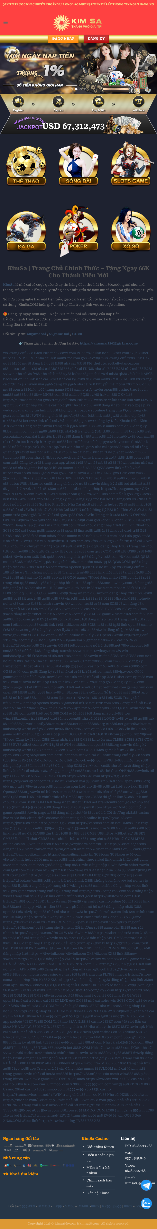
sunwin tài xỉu (90, 755)
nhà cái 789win (27, 708)
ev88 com (34, 870)
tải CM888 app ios (75, 797)
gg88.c (141, 792)
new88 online (58, 677)
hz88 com (50, 698)
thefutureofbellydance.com (116, 363)
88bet (78, 1011)
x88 (129, 384)
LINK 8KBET (88, 948)
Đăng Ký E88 (102, 510)
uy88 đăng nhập (51, 583)
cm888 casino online (104, 901)
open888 (10, 692)
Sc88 (57, 572)
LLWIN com (24, 494)
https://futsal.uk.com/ (97, 1105)
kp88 (57, 436)
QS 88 (145, 557)
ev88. (148, 593)
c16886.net (59, 718)
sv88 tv (122, 718)
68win (123, 865)
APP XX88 (28, 969)
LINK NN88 (12, 1105)
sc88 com (86, 551)
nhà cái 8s (24, 374)
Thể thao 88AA (65, 1021)
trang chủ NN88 (35, 1105)
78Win (70, 478)
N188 (41, 1016)
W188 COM (43, 1021)
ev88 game (41, 1079)
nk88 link (34, 1042)
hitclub (72, 583)
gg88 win (92, 1016)
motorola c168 (135, 938)
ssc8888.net (68, 724)
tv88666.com (102, 661)
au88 (107, 416)
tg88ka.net (41, 750)
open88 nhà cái (81, 718)
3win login (145, 985)
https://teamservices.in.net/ (26, 1095)
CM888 (118, 739)
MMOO (44, 1206)
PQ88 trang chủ (135, 410)
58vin (15, 807)
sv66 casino (25, 1053)
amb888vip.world (17, 656)
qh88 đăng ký (135, 426)
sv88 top (143, 828)
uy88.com (135, 436)
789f (104, 374)
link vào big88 (66, 1006)
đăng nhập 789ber (18, 849)
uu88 (83, 484)
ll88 (62, 551)
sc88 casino (94, 886)
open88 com (143, 677)
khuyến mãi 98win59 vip (67, 901)
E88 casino (71, 395)
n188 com (66, 870)
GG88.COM (84, 875)
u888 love (105, 1053)
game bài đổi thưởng (107, 499)
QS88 (101, 468)
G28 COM (46, 1006)
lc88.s (123, 546)
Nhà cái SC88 (23, 567)
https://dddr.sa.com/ (20, 1100)
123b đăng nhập (136, 766)
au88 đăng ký (22, 462)
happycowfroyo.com (113, 442)
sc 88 (50, 666)
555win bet (63, 1048)
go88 (85, 358)
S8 (143, 1006)
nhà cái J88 (47, 358)
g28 (116, 473)
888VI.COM (104, 1068)
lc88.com (66, 1110)
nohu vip (140, 880)
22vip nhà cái (132, 703)
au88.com (98, 1100)
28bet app (139, 692)
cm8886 (62, 1074)
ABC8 (148, 374)
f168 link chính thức (43, 797)
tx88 (97, 530)
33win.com (104, 588)
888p (25, 1048)
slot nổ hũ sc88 (93, 907)
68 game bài (59, 334)
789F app (97, 682)
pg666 (112, 1100)
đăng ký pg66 (65, 384)
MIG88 (117, 379)
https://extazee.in (18, 400)
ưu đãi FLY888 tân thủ (40, 833)
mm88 (123, 431)
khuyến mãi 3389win (82, 781)
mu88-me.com (68, 358)
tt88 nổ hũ (130, 447)
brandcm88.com (111, 802)
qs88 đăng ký (92, 557)
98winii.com (76, 954)
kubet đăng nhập (86, 489)
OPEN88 (140, 515)
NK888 (142, 786)
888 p (138, 1074)
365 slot (128, 1021)
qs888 (60, 546)
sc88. (44, 771)
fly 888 (134, 755)
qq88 (7, 363)
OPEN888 (127, 771)
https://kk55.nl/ (112, 964)
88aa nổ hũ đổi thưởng (106, 813)
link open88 (112, 917)
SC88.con (126, 577)
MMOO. (43, 1027)
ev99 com (133, 854)
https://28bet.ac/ (17, 645)
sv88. (99, 598)
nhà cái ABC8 (48, 369)
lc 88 (90, 588)
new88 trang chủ (120, 619)
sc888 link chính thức (76, 859)
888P (46, 1032)
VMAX (70, 959)
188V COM (107, 948)
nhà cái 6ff (69, 1105)
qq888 (143, 718)
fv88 (36, 374)
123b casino (101, 1089)
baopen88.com (42, 755)
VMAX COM (56, 964)
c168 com (101, 604)
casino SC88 (13, 562)
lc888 (90, 598)
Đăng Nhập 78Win (29, 525)
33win (8, 478)
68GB (7, 974)
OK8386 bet (21, 1110)
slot (58, 666)
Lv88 (138, 577)
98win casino (99, 656)
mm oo (91, 1095)
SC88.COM (35, 802)
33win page (12, 687)
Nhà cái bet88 (81, 452)
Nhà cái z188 (13, 541)
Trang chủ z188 (107, 515)
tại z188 (129, 572)
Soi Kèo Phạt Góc (53, 504)
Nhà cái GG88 (123, 839)
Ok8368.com (97, 954)
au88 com (136, 682)
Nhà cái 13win (102, 1048)
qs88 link (135, 504)
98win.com (12, 959)
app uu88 (10, 405)
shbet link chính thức (113, 859)
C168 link (143, 964)
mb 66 (37, 577)
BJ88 (38, 353)
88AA (149, 1042)
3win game (123, 1110)
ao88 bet (64, 489)
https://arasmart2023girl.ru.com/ (109, 343)
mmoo (68, 468)
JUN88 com (74, 541)
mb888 (106, 379)
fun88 (24, 416)
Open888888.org (136, 781)
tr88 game (131, 959)
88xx (37, 687)
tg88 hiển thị (118, 541)
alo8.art (136, 484)
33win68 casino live (90, 828)
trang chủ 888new (138, 1058)
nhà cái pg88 (89, 969)
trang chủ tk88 (64, 400)
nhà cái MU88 (75, 363)
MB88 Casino (24, 661)
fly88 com (70, 630)
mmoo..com (59, 1084)
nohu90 (120, 436)
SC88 (114, 604)
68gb (16, 1068)
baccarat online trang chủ (101, 410)
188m (51, 489)
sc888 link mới (132, 750)
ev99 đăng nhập (73, 593)
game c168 (11, 515)
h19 (56, 353)
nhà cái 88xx (31, 1032)
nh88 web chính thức (84, 917)
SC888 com (135, 656)
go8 (65, 1016)
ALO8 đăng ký (55, 499)
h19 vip (33, 442)
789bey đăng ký (16, 739)
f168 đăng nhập (98, 713)
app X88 (106, 677)
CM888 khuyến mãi (96, 739)
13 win (84, 1100)
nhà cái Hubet (47, 661)
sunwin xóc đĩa (138, 708)
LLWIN (82, 478)
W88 (23, 484)
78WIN (8, 494)
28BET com (112, 1021)
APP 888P (58, 1032)
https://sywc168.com (115, 818)
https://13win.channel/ (39, 1115)
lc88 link (95, 416)
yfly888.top (120, 713)
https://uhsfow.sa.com (112, 896)
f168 (129, 395)
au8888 (53, 593)
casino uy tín (58, 974)
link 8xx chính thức (138, 912)
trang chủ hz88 (139, 1063)
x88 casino (21, 604)
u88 (6, 499)
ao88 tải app (23, 598)
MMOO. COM (94, 1110)
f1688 (14, 499)
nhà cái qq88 (82, 405)
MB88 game (101, 614)
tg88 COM (37, 515)
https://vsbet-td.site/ (133, 990)
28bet (41, 1089)
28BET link (12, 1048)
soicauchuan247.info (74, 457)
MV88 (83, 1206)
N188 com (83, 964)
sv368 (94, 395)
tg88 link (120, 625)
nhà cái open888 (108, 447)
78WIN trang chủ (44, 416)
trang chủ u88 (74, 1095)
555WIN (28, 1206)
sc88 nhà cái (13, 510)
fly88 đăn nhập (93, 938)
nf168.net (55, 656)
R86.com (31, 1084)
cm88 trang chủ (57, 484)
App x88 (116, 567)
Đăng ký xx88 (52, 943)
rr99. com (59, 792)
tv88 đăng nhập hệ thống (57, 969)
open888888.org (92, 724)
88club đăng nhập (18, 917)
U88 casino (133, 1079)
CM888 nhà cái (88, 1000)
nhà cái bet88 (51, 374)
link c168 (138, 729)
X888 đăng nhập (55, 739)
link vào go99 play (135, 405)
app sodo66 (12, 1021)
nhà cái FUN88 (82, 369)
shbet (61, 536)
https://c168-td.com (119, 807)
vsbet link (140, 886)
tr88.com (93, 379)
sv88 (57, 692)
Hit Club (53, 990)
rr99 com (93, 766)
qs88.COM (103, 551)
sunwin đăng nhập (111, 593)
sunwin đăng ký (101, 484)
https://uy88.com (73, 416)
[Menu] (5, 22)
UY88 (7, 536)
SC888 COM (12, 995)
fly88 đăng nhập (59, 766)
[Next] (148, 68)
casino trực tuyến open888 (96, 389)
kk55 (106, 1206)
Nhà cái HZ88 (118, 1095)
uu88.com (108, 494)
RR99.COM (30, 760)
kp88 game (132, 917)
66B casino (126, 1032)
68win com (53, 995)
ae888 (26, 473)
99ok (78, 468)
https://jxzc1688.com (20, 823)
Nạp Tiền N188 (35, 980)
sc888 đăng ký (73, 436)
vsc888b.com (82, 745)
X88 (95, 964)
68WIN (65, 745)
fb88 (148, 525)
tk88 (132, 431)
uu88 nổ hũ (12, 447)
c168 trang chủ (46, 462)
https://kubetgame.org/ (121, 489)
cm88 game (142, 849)
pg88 (137, 536)
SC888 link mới (136, 797)
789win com (27, 520)
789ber (35, 739)
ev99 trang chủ (67, 557)
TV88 (7, 1110)
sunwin (58, 604)
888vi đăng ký (14, 1042)
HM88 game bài (106, 750)
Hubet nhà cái (34, 666)
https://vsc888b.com (93, 823)
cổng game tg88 (61, 771)
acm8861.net (80, 661)
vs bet (27, 687)
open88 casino (83, 609)
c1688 (7, 421)
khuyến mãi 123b (41, 546)
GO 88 (77, 334)
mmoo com (56, 1089)
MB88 (108, 598)
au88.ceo (58, 750)
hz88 (100, 625)
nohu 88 (120, 985)
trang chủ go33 (104, 457)
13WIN (56, 1095)
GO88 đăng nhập (26, 943)
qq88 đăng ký (47, 551)
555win (9, 374)
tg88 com (42, 734)
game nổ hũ (93, 645)
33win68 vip (129, 734)
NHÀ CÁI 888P (14, 1063)
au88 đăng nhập (106, 405)
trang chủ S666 (119, 1037)
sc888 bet (20, 421)
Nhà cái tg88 (57, 515)
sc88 (102, 436)
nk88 (91, 593)
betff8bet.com (114, 687)
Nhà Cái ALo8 (79, 504)
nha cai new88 (71, 912)
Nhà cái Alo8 (45, 510)
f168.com (50, 567)
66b (83, 760)
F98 (90, 363)
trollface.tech (84, 442)
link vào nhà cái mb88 (21, 771)
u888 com (122, 1048)
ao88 (89, 530)
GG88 (62, 645)
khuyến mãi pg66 (38, 384)
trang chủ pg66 (65, 426)
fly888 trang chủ (31, 886)
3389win (51, 828)
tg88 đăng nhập (51, 959)
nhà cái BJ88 (105, 369)
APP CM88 (115, 938)
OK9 (121, 395)
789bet (118, 452)
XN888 (75, 1084)
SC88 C (79, 766)
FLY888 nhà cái (115, 974)
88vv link (113, 468)
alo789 (94, 358)
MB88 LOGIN (105, 718)
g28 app (138, 1037)
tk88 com (110, 431)
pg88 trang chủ (47, 927)
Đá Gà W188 (63, 933)
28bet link (40, 614)
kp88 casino (140, 1016)
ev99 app (83, 1089)
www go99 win (15, 635)
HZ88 (13, 948)
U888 (89, 1121)
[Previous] (8, 68)
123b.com (103, 703)
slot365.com (80, 729)
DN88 (25, 536)
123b (134, 353)
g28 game (18, 891)
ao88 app (50, 577)
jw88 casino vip (124, 416)
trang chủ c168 (141, 546)
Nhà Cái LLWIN (68, 510)
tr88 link (136, 980)
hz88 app (50, 870)
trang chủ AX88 (54, 1058)
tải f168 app (120, 786)
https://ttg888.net (116, 776)
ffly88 (97, 786)
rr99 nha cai (38, 1000)
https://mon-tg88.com (56, 823)
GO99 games (77, 577)
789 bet (125, 557)
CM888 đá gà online (107, 797)
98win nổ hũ (40, 792)
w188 (7, 577)
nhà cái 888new (57, 1063)
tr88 (33, 369)
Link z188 (53, 525)
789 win (66, 447)
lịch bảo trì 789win (74, 698)
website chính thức (110, 400)
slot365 (27, 807)
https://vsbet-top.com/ (80, 990)
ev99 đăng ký (99, 421)
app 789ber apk (98, 849)
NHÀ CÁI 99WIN (16, 964)
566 (73, 1079)
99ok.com (136, 1042)
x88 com (72, 619)
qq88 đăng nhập (104, 546)
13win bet (11, 1115)
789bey (146, 734)
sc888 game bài (106, 927)
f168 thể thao (107, 771)
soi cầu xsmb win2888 (115, 1074)
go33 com (11, 416)
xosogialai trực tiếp (36, 436)
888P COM (81, 1048)
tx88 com (110, 557)
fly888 (53, 609)
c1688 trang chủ (90, 839)
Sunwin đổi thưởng (77, 927)
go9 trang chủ (57, 886)
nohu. (16, 990)
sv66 (39, 1053)
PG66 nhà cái (141, 1048)
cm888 (112, 395)
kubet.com (12, 473)
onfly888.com (48, 724)
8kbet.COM (102, 452)
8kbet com (120, 353)
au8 (120, 530)
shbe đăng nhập (117, 886)
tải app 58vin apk (78, 943)
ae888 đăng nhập (61, 813)
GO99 (88, 750)
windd (16, 426)
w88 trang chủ (15, 353)
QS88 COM (121, 562)
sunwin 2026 (84, 473)
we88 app (28, 1068)
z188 (146, 484)
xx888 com (24, 457)
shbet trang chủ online (78, 818)
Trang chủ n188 (74, 1027)
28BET (43, 776)
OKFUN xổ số (102, 985)
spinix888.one (98, 583)
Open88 (106, 635)
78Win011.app (31, 499)
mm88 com (114, 426)
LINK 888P (35, 1063)
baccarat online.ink (19, 379)
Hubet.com (12, 666)
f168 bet (28, 588)
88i (23, 990)
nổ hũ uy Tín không (26, 572)
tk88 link (134, 358)
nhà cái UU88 (46, 588)
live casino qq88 (57, 405)
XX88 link (115, 954)
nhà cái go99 (84, 447)
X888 (111, 828)
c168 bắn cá (103, 792)
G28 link (114, 995)
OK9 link (57, 478)
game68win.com (140, 687)
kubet (48, 353)
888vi (19, 1084)
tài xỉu (18, 468)
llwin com (21, 431)
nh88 (116, 849)
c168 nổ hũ (100, 567)
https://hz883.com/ (110, 875)
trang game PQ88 (59, 389)
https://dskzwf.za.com (102, 912)
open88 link (74, 530)
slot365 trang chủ (79, 431)
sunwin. (142, 630)
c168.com (76, 562)
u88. (69, 1011)
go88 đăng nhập (58, 865)
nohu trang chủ (115, 755)
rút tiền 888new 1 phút (61, 907)
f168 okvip (24, 912)
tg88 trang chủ (66, 891)
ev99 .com (27, 865)
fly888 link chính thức (56, 896)
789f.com (85, 520)
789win (93, 494)
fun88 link (139, 442)
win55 (117, 1084)
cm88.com (70, 692)
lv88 (148, 551)
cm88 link (47, 625)
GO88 (138, 948)
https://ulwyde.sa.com (47, 875)
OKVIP (19, 358)
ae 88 (133, 718)
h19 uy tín (48, 442)
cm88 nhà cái (88, 677)
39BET (28, 1021)
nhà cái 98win (141, 541)
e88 (46, 478)
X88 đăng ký (132, 661)
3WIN (124, 1016)
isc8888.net (32, 698)
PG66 (81, 353)
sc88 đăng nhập (140, 891)
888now (37, 985)
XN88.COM (12, 1121)
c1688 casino (78, 1058)
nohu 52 (92, 536)
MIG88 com (52, 395)
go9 (128, 802)
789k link (93, 353)
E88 (139, 379)
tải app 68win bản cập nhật (79, 980)
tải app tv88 (32, 907)
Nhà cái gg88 (32, 478)
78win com (22, 557)
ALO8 (57, 520)
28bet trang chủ (40, 891)
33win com (74, 750)
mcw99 (54, 1105)
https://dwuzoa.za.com (126, 969)
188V (71, 964)
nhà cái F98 (68, 379)
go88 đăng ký (40, 630)
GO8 (127, 1115)
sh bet (115, 823)
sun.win (128, 525)
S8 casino (94, 1021)
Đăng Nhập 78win (37, 426)
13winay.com (121, 583)
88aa (117, 870)
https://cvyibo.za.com (77, 844)
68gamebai (36, 334)
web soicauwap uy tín (21, 410)
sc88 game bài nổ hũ (60, 880)
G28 (143, 530)
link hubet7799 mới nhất (37, 859)
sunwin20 (56, 541)
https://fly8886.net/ (105, 1058)
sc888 (18, 395)
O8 (42, 645)
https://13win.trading (57, 1121)
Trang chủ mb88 (75, 572)
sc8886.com (138, 666)
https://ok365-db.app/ (40, 447)
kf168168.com (93, 671)
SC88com (111, 734)
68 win (118, 1115)
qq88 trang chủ (55, 562)
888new (52, 818)
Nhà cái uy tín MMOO (88, 1037)
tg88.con (45, 520)
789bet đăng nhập (103, 577)
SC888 (42, 593)
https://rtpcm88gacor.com (24, 781)
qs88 (71, 515)
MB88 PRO (27, 948)
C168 (117, 525)
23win (63, 567)
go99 (62, 473)
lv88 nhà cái (22, 577)
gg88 (43, 431)
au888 (23, 551)
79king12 (66, 828)
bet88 (28, 395)
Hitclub (84, 985)
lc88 (140, 431)
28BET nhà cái (100, 1006)
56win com (50, 1110)
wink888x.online (16, 718)
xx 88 (63, 938)
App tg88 (17, 786)
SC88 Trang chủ (127, 698)
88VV (7, 943)
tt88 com (68, 525)
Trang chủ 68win (50, 1068)
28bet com (30, 745)
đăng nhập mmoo (79, 1068)
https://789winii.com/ (47, 954)
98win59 (10, 859)
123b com (127, 473)
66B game (76, 1016)
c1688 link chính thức (27, 818)
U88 (100, 833)
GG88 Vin (122, 729)
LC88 (110, 1110)
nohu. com (12, 1011)
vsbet (38, 807)
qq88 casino (89, 666)
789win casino (128, 462)
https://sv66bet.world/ (104, 1079)
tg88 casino (110, 1016)
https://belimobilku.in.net (25, 854)
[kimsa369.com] (78, 22)
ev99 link (36, 421)
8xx (134, 786)
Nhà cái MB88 (125, 598)
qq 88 (107, 562)
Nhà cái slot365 (115, 1042)
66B (103, 969)
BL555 (86, 1084)
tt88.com (71, 656)
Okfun (64, 1079)
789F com (19, 640)
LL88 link (97, 572)
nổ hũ (127, 468)
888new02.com (91, 692)
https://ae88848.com (83, 776)
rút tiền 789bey (46, 917)
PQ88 (84, 395)
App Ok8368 (21, 985)
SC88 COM (11, 530)
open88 (108, 520)
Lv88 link (109, 530)
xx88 (31, 713)
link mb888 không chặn (59, 410)
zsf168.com (90, 708)
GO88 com (125, 948)
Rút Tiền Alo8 (125, 510)
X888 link (142, 901)
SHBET (139, 833)
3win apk (137, 1027)
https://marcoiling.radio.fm (70, 854)
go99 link (47, 708)
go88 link (45, 692)
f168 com (38, 536)
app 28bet (67, 462)
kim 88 (44, 1084)
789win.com (131, 645)
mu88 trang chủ (114, 358)
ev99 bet (125, 880)
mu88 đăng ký (33, 363)
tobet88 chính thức (59, 1053)
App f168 (49, 682)
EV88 (109, 609)
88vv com (68, 353)
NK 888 (121, 828)
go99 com (50, 473)
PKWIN (90, 1011)
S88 (114, 1032)
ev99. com (21, 671)
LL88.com (11, 593)
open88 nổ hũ (57, 635)
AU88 (36, 1110)
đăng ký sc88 (62, 807)
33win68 (90, 462)
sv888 (55, 1042)
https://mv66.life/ (85, 1063)
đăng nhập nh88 (119, 907)
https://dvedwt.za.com (94, 959)
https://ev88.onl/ (83, 1074)
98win (118, 635)
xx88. (32, 692)
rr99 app (74, 708)
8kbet (8, 431)
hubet (113, 504)
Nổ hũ (108, 692)
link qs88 (47, 557)
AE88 (92, 426)
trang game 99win (17, 1074)
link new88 (12, 833)
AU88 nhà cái (127, 1105)
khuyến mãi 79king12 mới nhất (59, 849)
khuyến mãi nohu (110, 384)
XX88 (52, 980)
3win (87, 1032)
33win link (34, 844)
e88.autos (11, 369)
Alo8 (140, 510)
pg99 (83, 421)
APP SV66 (11, 1006)
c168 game (139, 859)
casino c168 (79, 635)
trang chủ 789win (44, 938)
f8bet (80, 525)
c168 (65, 452)
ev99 (74, 484)
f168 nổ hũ (23, 651)
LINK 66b (67, 1000)
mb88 (113, 374)
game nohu (12, 734)
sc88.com (28, 530)
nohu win (11, 969)
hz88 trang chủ (15, 875)
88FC (125, 1027)
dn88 (16, 536)
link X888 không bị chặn (97, 880)
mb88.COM (33, 562)
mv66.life (62, 729)
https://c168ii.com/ (19, 927)
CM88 (91, 833)
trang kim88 (13, 1079)
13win (113, 865)
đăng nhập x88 (31, 405)
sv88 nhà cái (63, 671)
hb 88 (57, 468)
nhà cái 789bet (57, 421)
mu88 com (11, 389)
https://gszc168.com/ (123, 943)
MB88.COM (56, 922)
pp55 (117, 1206)
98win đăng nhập (17, 614)
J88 (30, 353)
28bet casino (25, 1089)
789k (87, 546)
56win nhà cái (67, 1100)
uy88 (50, 363)
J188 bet (122, 484)
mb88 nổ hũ (12, 698)
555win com (74, 604)
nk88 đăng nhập (46, 651)
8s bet (21, 442)
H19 (146, 358)
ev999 (56, 630)
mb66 (39, 389)
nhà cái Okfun (129, 1100)
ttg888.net (111, 645)
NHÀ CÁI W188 (24, 1027)
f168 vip (85, 786)
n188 (41, 990)
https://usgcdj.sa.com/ (34, 933)
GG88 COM (59, 713)
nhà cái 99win (125, 1068)
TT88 (135, 1084)
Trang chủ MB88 (16, 609)
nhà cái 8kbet (47, 379)
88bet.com (19, 630)
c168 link (18, 546)
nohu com (108, 536)
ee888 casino (85, 771)
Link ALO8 (103, 473)
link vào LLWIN (139, 400)
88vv (38, 395)
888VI (31, 990)
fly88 (141, 416)
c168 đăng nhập (99, 525)
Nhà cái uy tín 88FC (104, 1027)
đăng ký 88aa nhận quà (94, 870)
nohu (106, 353)
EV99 (44, 619)
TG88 (123, 504)
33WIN (45, 745)
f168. (110, 729)
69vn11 (127, 901)
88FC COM (44, 1037)
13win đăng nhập (92, 865)
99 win (148, 1000)
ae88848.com (117, 666)
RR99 (133, 640)
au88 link (29, 766)
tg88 (138, 494)
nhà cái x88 (86, 384)
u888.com (57, 619)
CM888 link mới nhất (20, 839)
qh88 (123, 374)
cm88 (140, 473)
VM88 (69, 1206)
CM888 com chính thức (57, 839)
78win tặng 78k (131, 604)
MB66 (16, 363)
